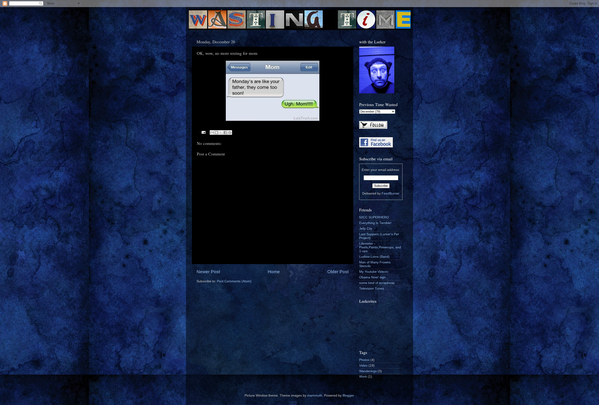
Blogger (348, 395)
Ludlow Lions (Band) (374, 256)
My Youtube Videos (373, 271)
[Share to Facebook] (225, 132)
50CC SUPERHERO (374, 217)
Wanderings (368, 371)
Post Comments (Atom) (234, 281)
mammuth (314, 395)
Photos (364, 360)
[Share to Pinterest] (229, 132)
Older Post (338, 271)
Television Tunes (371, 288)
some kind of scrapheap (377, 283)
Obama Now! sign (372, 277)
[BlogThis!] (216, 132)
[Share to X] (221, 132)
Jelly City (365, 228)
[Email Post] (203, 132)
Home (274, 271)
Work (363, 376)
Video (363, 365)
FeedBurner (390, 193)
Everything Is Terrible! (375, 223)
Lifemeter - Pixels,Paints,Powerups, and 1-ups (380, 247)
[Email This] (212, 132)
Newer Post (208, 271)
